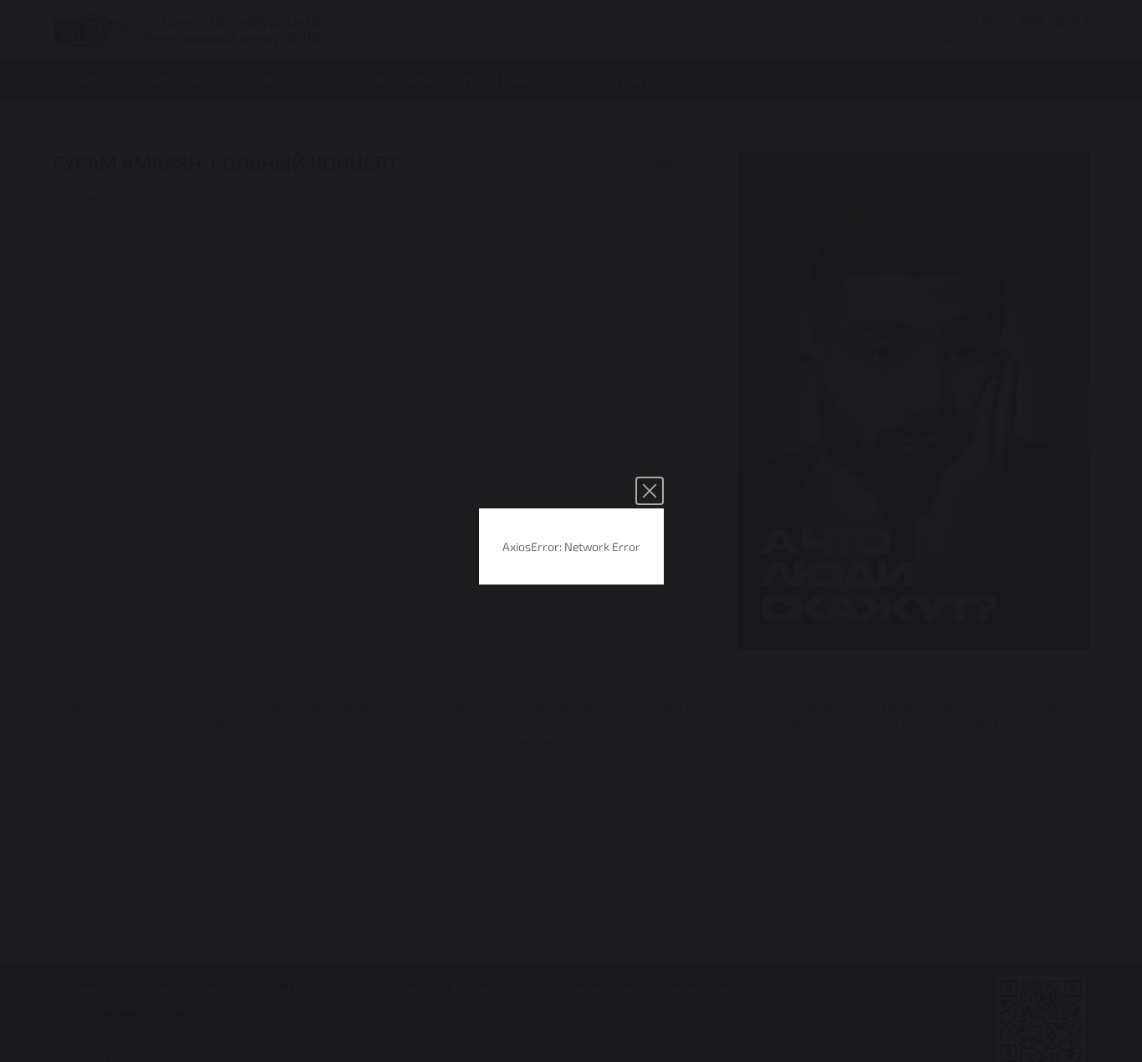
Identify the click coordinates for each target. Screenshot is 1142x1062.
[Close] (649, 491)
